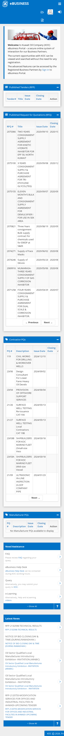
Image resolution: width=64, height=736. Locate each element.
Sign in (46, 69)
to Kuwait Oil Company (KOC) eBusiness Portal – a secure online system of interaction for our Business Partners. (31, 48)
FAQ (20, 557)
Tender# (11, 98)
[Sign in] (59, 12)
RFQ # (10, 126)
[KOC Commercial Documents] (42, 12)
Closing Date (40, 97)
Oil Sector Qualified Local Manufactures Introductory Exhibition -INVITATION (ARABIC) (23, 666)
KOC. (16, 587)
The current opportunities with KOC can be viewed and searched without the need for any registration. (32, 59)
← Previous (31, 322)
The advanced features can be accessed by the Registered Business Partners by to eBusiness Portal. (32, 69)
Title (20, 98)
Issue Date (27, 97)
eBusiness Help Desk (14, 571)
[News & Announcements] (42, 20)
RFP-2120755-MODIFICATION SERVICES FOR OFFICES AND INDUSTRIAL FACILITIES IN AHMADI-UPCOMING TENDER (23, 713)
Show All (32, 606)
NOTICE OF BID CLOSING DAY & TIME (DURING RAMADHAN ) (22, 645)
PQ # (9, 351)
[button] (11, 35)
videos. (8, 600)
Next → (48, 322)
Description (22, 351)
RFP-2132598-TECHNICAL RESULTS (21, 629)
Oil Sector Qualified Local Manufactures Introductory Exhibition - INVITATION (23, 687)
